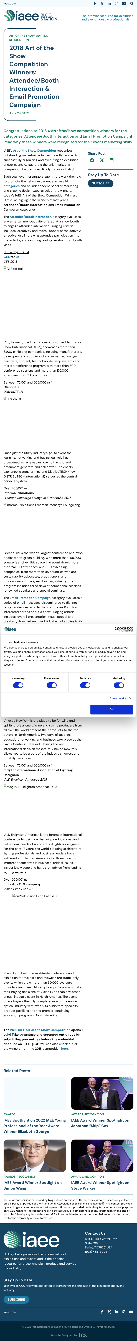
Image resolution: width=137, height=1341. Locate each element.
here (64, 1049)
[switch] (52, 685)
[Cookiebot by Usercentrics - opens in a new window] (117, 629)
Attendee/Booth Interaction (31, 217)
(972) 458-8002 (96, 1252)
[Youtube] (124, 3)
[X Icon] (102, 3)
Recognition (19, 40)
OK (112, 709)
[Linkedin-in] (109, 3)
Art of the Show (22, 36)
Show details (118, 698)
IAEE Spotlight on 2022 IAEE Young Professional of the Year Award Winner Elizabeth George (35, 1126)
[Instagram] (116, 3)
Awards (42, 36)
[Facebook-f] (94, 3)
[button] (92, 160)
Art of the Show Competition (34, 151)
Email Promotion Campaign (30, 598)
